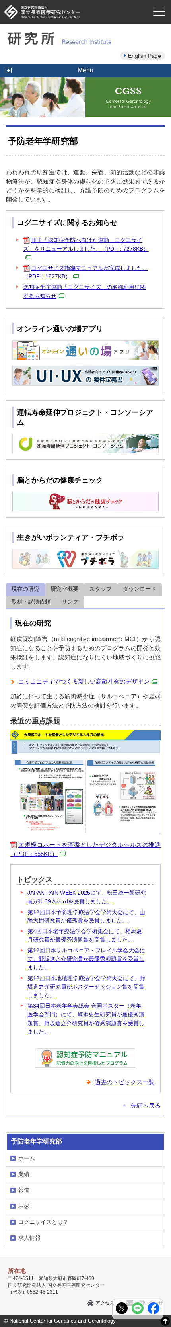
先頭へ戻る (146, 1105)
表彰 (23, 1206)
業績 (23, 1174)
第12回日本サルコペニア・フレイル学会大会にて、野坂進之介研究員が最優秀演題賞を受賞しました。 (86, 959)
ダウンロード (139, 589)
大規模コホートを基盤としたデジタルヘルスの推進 (85, 849)
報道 (23, 1190)
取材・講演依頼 (31, 601)
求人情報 (29, 1238)
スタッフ (100, 589)
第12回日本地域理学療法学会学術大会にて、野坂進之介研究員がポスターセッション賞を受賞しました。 (86, 987)
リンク (70, 601)
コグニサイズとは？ (43, 1222)
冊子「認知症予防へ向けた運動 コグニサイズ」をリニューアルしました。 (86, 244)
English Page (144, 56)
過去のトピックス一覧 (124, 1082)
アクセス (105, 1303)
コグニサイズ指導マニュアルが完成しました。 (85, 272)
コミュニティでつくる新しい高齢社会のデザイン (84, 681)
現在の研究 (25, 589)
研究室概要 (64, 589)
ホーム (26, 1158)
